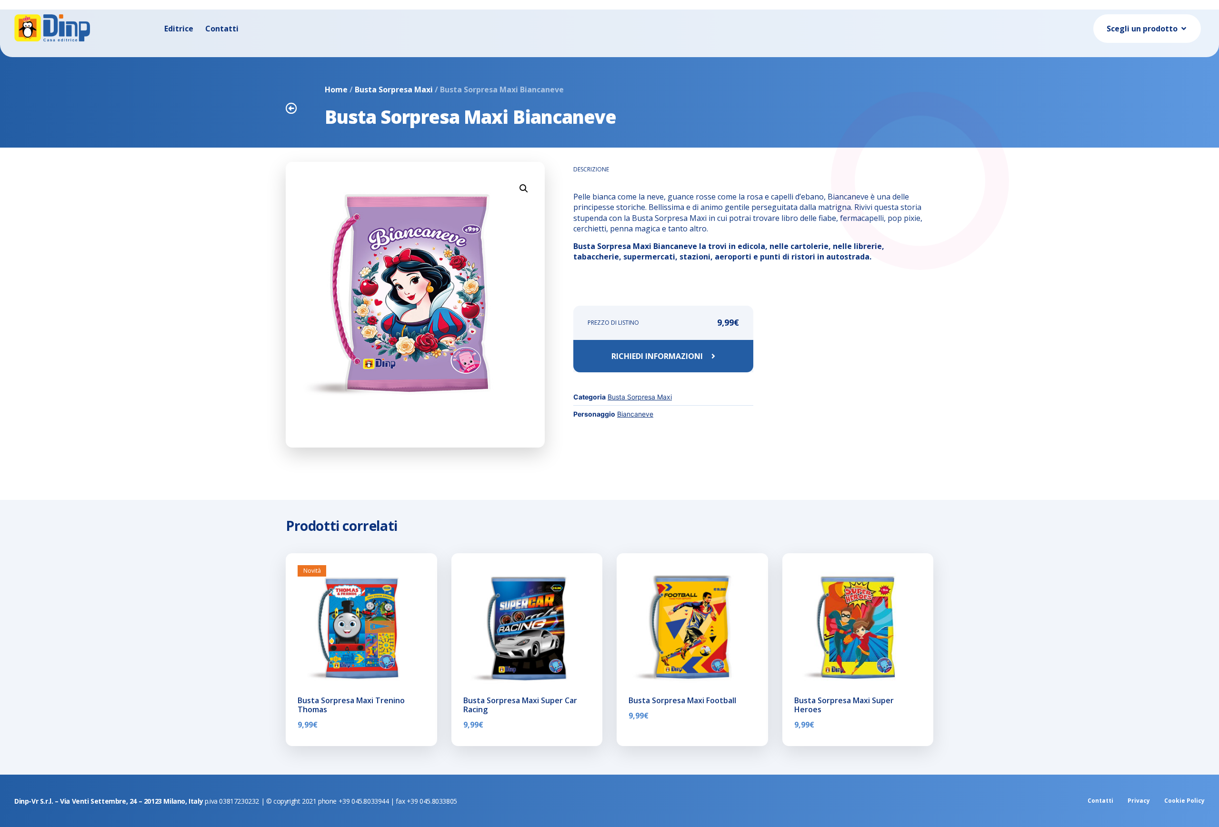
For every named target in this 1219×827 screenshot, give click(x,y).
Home (336, 89)
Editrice (178, 28)
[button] (523, 188)
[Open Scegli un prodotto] (1184, 28)
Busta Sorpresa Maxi (394, 89)
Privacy (1139, 801)
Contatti (222, 28)
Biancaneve (635, 414)
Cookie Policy (1184, 801)
